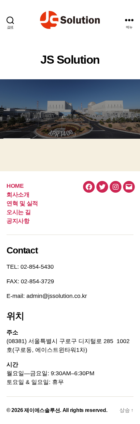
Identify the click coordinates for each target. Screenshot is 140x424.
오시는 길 (19, 212)
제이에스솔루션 (42, 410)
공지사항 (18, 221)
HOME (15, 186)
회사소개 (18, 194)
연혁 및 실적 (22, 203)
